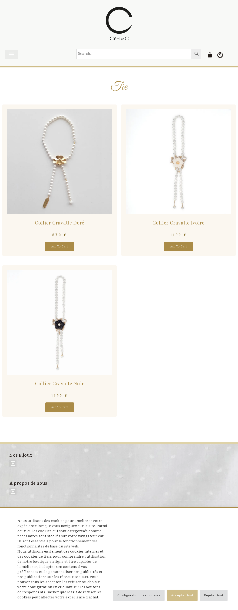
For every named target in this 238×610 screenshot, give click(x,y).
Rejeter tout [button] (213, 595)
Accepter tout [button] (182, 595)
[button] (11, 54)
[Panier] (210, 55)
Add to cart (59, 246)
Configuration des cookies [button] (138, 595)
